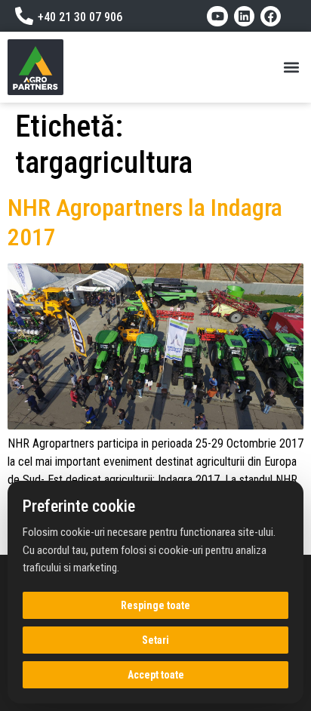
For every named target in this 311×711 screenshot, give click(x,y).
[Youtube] (217, 16)
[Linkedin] (244, 16)
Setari (155, 640)
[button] (291, 67)
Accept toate (156, 675)
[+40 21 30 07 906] (24, 16)
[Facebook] (270, 16)
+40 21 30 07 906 (80, 17)
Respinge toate (155, 605)
